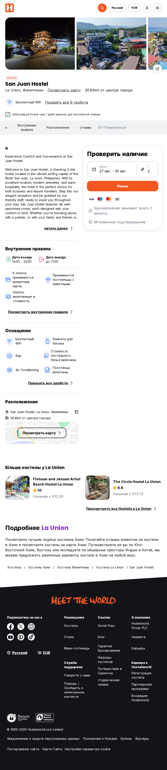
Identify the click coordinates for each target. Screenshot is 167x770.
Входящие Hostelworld (140, 698)
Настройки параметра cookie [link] (88, 749)
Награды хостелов (105, 660)
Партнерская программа (142, 687)
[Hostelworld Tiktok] (31, 637)
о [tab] (6, 127)
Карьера (138, 648)
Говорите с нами (77, 675)
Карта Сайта (52, 749)
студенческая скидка (108, 682)
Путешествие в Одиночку (110, 671)
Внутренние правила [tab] (27, 127)
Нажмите (139, 637)
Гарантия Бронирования (109, 648)
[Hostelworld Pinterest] (20, 637)
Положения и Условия (100, 738)
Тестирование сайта (23, 749)
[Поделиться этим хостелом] (157, 68)
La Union (12, 90)
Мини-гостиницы (77, 648)
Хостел (12, 77)
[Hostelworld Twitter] (20, 626)
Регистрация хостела (141, 675)
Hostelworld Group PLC (140, 626)
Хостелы (71, 625)
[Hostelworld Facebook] (10, 626)
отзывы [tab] (85, 127)
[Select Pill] (102, 7)
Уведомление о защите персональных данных (43, 738)
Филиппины (33, 90)
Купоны (126, 738)
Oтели (69, 637)
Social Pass (106, 625)
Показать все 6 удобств (66, 102)
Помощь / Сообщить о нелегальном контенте (74, 690)
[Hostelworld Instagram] (31, 626)
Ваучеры (142, 738)
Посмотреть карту (64, 90)
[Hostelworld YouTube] (10, 637)
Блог (101, 637)
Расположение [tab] (58, 127)
